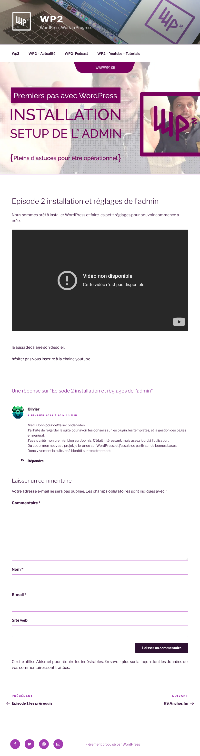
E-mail (19, 594)
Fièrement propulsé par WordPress (113, 744)
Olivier (34, 409)
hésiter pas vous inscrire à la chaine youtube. (51, 359)
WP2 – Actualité (42, 53)
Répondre (36, 461)
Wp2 (15, 53)
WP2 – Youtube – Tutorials (118, 53)
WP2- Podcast (76, 53)
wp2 (52, 19)
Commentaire (26, 503)
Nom (17, 569)
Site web (20, 620)
